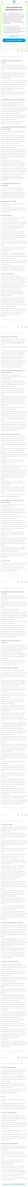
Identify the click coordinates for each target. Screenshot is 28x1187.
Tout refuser (14, 44)
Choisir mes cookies (14, 36)
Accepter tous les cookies (14, 40)
